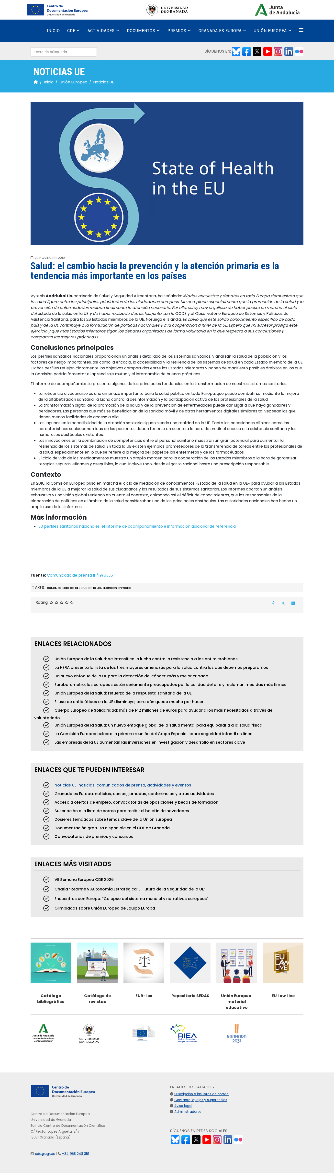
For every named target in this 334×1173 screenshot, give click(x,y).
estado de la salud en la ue (79, 587)
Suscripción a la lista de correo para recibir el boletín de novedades (121, 811)
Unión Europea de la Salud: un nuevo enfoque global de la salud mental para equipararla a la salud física (158, 725)
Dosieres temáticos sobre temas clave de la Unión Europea (113, 819)
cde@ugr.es (45, 1153)
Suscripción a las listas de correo (201, 1094)
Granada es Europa (220, 30)
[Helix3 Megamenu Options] (301, 30)
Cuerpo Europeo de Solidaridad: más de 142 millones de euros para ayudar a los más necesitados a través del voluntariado (153, 714)
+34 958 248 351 (75, 1153)
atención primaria (117, 587)
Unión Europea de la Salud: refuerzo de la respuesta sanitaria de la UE (123, 693)
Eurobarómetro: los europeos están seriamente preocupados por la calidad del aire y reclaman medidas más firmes (170, 684)
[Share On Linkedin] (293, 603)
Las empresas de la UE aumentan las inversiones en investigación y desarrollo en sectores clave (149, 742)
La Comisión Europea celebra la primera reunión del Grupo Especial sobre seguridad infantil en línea (153, 734)
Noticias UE (103, 82)
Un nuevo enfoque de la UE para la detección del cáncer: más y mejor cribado (131, 676)
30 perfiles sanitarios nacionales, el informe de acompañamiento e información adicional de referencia (137, 526)
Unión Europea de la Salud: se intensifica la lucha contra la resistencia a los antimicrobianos (146, 659)
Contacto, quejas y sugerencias (200, 1100)
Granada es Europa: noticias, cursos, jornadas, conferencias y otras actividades (134, 794)
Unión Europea (270, 30)
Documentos (141, 30)
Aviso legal (183, 1106)
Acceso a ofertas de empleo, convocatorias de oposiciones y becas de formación (136, 802)
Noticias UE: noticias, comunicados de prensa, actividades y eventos (122, 785)
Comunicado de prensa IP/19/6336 (80, 575)
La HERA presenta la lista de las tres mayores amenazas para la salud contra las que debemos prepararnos (161, 667)
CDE (71, 30)
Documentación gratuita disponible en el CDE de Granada (112, 828)
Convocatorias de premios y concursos (93, 836)
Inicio (53, 30)
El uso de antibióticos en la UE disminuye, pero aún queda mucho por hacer (128, 702)
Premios (176, 30)
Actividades (101, 30)
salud (51, 587)
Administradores (187, 1111)
